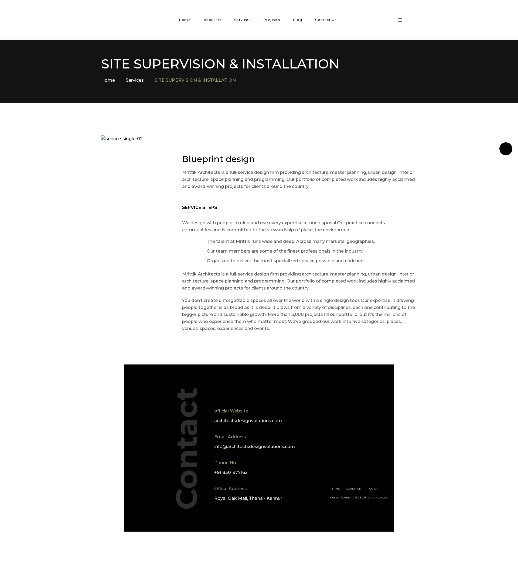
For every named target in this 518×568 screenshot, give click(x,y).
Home (108, 80)
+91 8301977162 (231, 472)
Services (135, 80)
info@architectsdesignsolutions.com (254, 446)
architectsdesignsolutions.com (248, 420)
